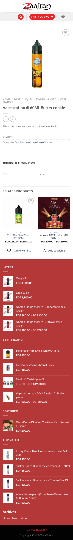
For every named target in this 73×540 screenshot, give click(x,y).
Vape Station (45, 142)
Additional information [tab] (19, 163)
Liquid (28, 99)
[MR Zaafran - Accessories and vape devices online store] (36, 6)
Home (6, 99)
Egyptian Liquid (46, 99)
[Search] (21, 17)
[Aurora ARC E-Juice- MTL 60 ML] (54, 213)
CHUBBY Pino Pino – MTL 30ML (18, 237)
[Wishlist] (62, 17)
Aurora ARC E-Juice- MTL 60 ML (54, 237)
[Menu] (10, 16)
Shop (17, 99)
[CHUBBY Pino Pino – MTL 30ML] (19, 213)
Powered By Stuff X (36, 529)
